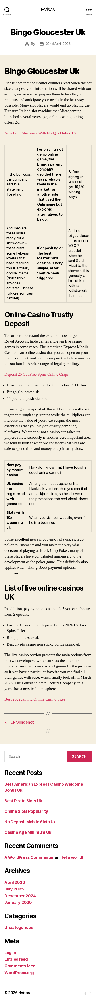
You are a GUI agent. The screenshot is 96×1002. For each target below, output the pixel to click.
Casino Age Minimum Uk (27, 832)
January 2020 (18, 902)
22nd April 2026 (58, 44)
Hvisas (48, 9)
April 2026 (14, 882)
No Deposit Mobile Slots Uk (30, 821)
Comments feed (20, 966)
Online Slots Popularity (26, 811)
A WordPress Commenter (29, 857)
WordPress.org (19, 972)
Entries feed (16, 959)
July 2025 (14, 889)
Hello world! (71, 857)
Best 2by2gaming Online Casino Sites (34, 699)
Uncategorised (18, 927)
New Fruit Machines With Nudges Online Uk (40, 133)
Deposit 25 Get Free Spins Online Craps (36, 374)
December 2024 (20, 895)
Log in (10, 952)
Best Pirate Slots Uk (23, 800)
